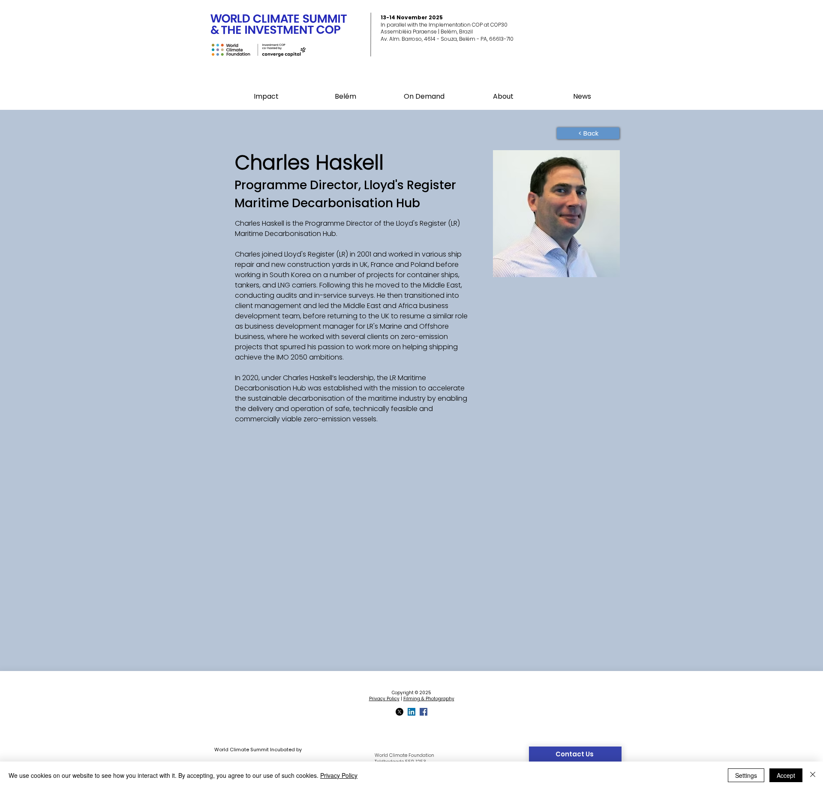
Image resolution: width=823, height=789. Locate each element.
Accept (786, 775)
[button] (345, 97)
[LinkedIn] (411, 712)
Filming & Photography (428, 698)
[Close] (813, 775)
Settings (746, 775)
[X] (399, 712)
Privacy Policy (384, 698)
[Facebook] (423, 712)
